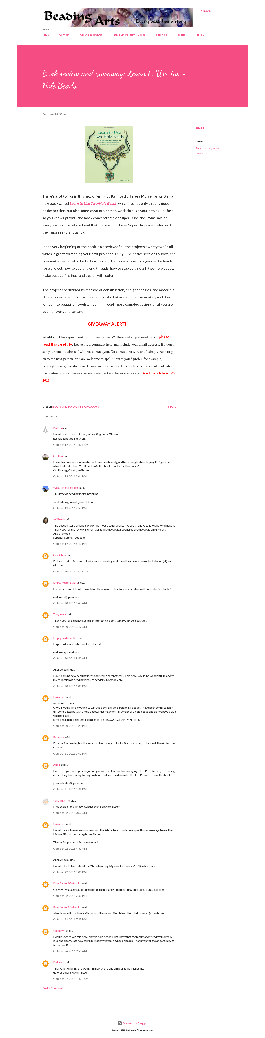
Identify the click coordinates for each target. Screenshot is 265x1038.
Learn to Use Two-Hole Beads (93, 203)
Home (45, 34)
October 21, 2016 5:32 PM (70, 789)
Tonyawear (60, 614)
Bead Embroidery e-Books (129, 34)
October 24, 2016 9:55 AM (70, 951)
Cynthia (58, 456)
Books (181, 34)
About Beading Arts (92, 34)
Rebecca (58, 737)
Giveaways (201, 153)
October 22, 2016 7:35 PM (70, 895)
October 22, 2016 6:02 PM (70, 872)
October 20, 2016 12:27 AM (71, 571)
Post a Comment (52, 988)
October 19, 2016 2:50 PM (70, 508)
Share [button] (200, 128)
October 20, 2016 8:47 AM (70, 603)
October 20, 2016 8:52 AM (70, 658)
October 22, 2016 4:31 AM (70, 848)
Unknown (59, 697)
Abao (56, 764)
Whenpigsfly (61, 800)
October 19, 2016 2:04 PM (70, 476)
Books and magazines (207, 148)
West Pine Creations (65, 487)
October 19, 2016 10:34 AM (71, 444)
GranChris (59, 555)
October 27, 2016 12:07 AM (71, 978)
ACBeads (59, 519)
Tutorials (161, 34)
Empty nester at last (65, 582)
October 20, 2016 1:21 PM (70, 725)
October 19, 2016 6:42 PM (70, 543)
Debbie (58, 428)
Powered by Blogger (134, 1023)
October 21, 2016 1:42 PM (70, 753)
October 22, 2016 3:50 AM (70, 812)
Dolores (58, 962)
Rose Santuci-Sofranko (67, 883)
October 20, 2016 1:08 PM (70, 686)
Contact (64, 34)
